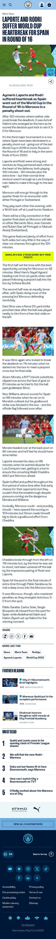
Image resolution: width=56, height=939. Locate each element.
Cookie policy (9, 897)
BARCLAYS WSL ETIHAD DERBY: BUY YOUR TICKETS (28, 256)
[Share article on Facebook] (24, 636)
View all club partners (28, 824)
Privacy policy (36, 887)
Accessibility (8, 887)
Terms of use (35, 892)
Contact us (35, 897)
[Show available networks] (51, 81)
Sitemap (33, 903)
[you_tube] (10, 869)
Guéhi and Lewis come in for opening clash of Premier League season (30, 743)
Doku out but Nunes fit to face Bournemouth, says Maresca (28, 768)
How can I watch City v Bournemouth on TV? (24, 780)
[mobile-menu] (4, 5)
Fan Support (28, 925)
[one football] (37, 878)
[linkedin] (28, 878)
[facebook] (19, 877)
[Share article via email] (31, 636)
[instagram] (28, 868)
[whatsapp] (19, 868)
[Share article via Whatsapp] (11, 636)
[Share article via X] (18, 636)
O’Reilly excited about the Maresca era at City (31, 792)
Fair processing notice (13, 892)
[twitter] (37, 869)
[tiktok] (46, 869)
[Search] (10, 5)
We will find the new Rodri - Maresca (26, 756)
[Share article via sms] (5, 636)
